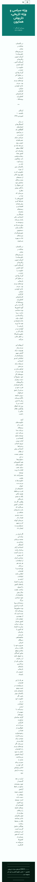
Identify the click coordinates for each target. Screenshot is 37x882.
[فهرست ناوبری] (27, 2)
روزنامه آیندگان (19, 28)
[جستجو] (23, 2)
